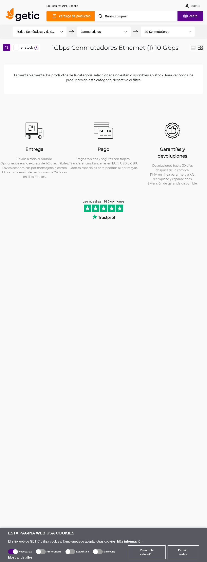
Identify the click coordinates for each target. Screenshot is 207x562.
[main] (24, 15)
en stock (27, 47)
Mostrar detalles (20, 557)
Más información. (130, 541)
